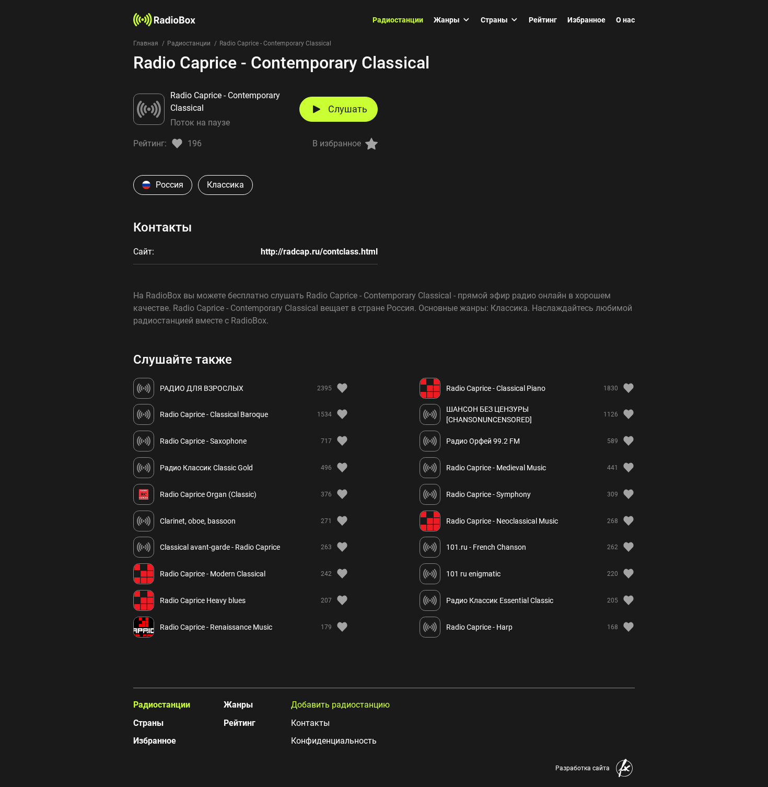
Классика (225, 185)
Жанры (447, 20)
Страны (494, 20)
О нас (625, 20)
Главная (145, 43)
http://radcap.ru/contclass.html (319, 252)
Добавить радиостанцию (340, 705)
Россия (169, 185)
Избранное (586, 20)
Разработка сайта (582, 768)
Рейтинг (543, 20)
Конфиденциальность (334, 741)
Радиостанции (398, 20)
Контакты (310, 723)
